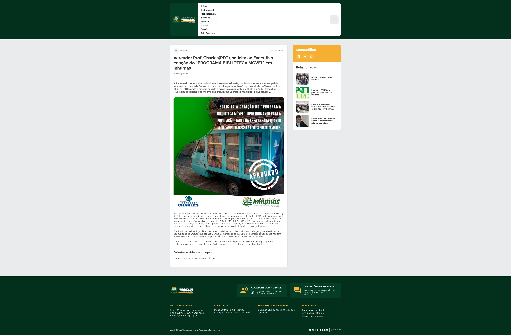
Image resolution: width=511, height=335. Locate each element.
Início (204, 6)
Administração (276, 50)
